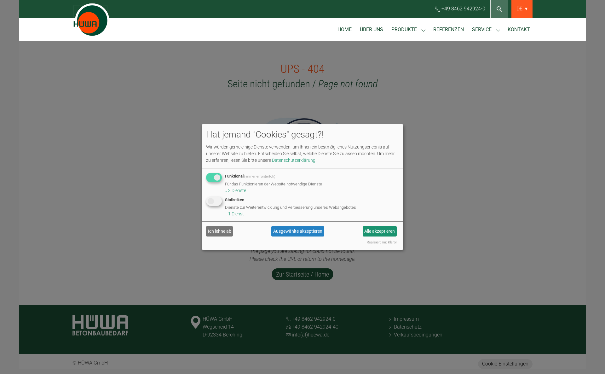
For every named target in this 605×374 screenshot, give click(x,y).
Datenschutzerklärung (293, 159)
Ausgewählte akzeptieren (297, 231)
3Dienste (235, 190)
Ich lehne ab (219, 231)
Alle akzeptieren (379, 231)
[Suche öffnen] (499, 9)
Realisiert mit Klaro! (381, 242)
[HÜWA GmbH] (103, 20)
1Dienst (234, 213)
